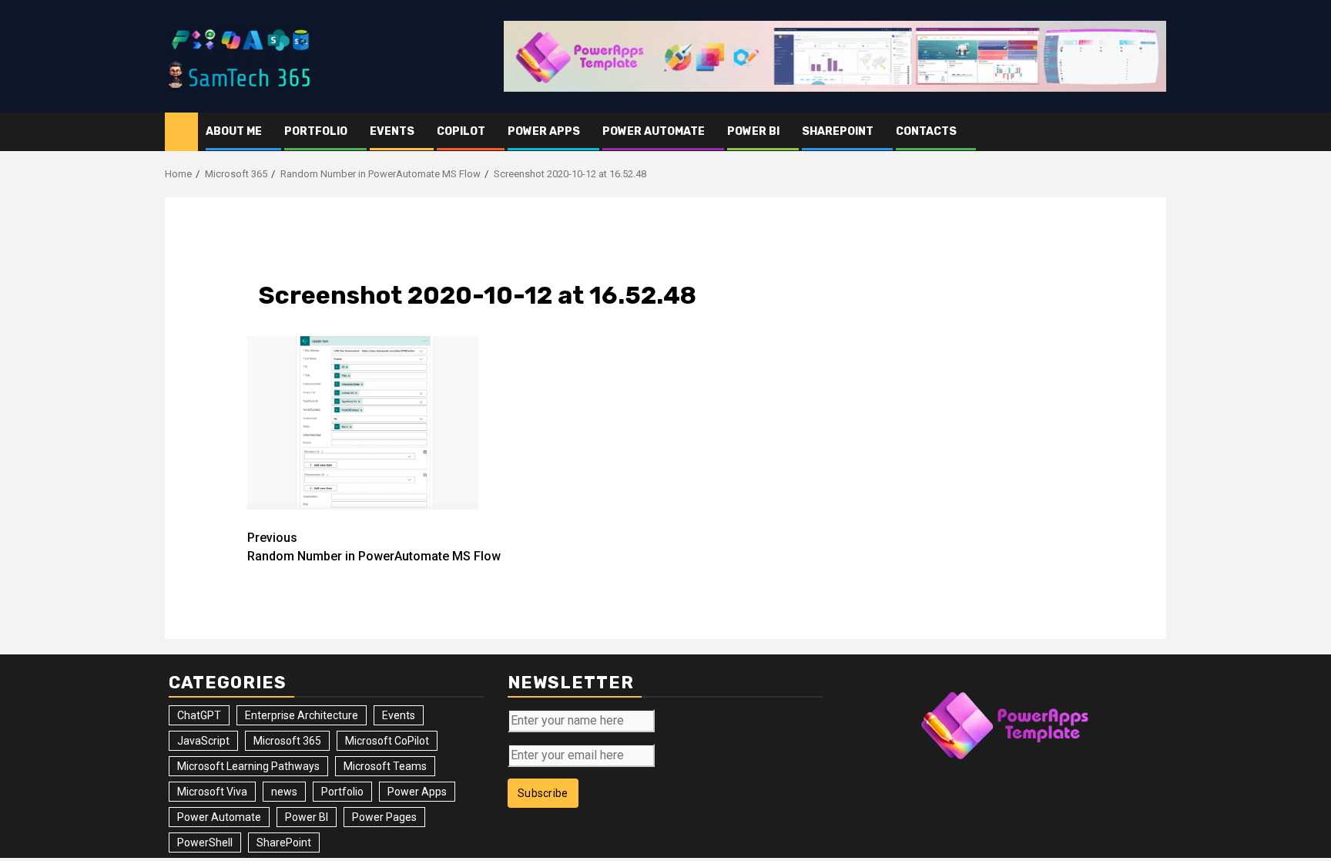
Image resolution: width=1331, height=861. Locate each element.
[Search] (1155, 132)
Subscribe (543, 793)
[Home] (181, 131)
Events (392, 131)
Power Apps (544, 131)
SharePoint (837, 131)
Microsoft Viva (212, 791)
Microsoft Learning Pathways (248, 766)
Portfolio (315, 131)
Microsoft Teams (385, 766)
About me (234, 131)
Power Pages (384, 817)
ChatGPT (199, 715)
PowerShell (205, 842)
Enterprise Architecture (301, 715)
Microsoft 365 (287, 741)
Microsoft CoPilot (387, 741)
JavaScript (203, 741)
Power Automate (653, 131)
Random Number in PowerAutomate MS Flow (374, 546)
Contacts (926, 131)
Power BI (753, 131)
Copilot (461, 131)
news (284, 791)
